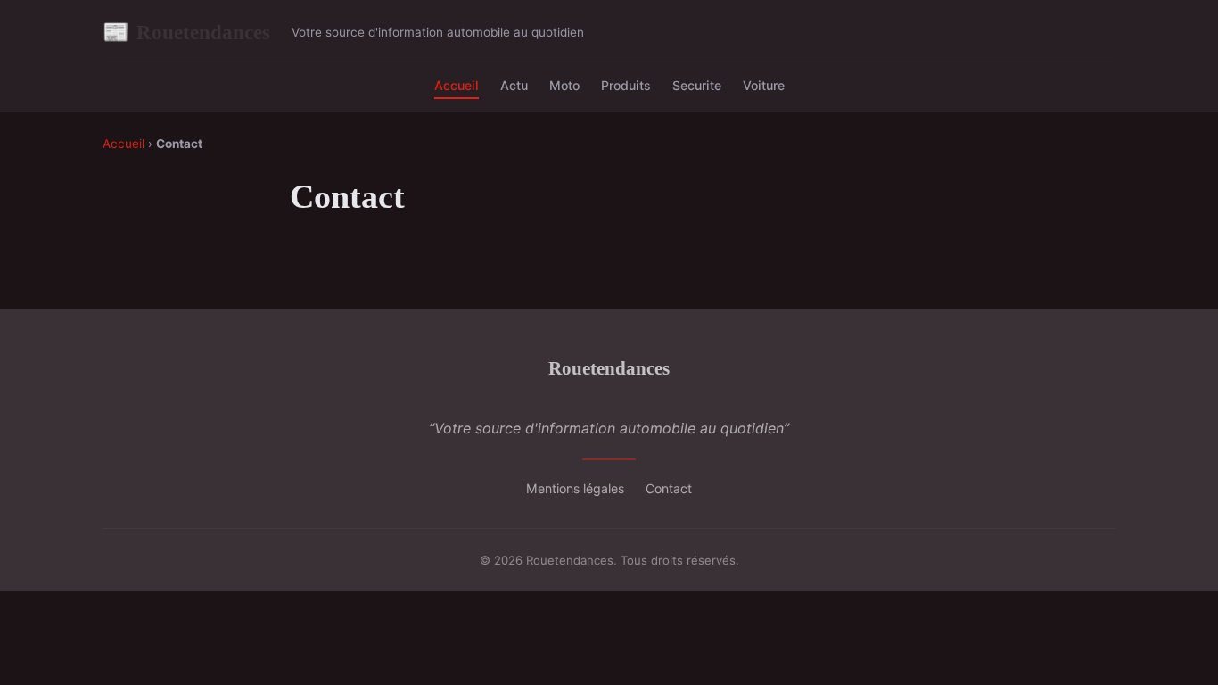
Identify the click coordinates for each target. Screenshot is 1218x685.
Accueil (456, 85)
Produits (626, 85)
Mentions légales (575, 488)
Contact (669, 488)
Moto (564, 85)
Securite (696, 85)
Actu (514, 85)
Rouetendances (186, 32)
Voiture (764, 85)
